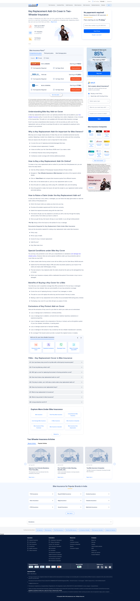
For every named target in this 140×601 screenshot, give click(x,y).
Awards (72, 546)
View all (55, 434)
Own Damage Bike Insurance (39, 420)
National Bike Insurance (91, 155)
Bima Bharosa (33, 573)
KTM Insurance (34, 507)
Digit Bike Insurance (99, 134)
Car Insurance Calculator (54, 558)
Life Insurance (32, 542)
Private (40, 58)
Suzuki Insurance (63, 507)
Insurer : (33, 58)
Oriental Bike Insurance (106, 155)
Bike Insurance (38, 414)
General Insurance (33, 540)
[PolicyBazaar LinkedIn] (106, 567)
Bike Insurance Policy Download (39, 426)
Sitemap (93, 542)
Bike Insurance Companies (73, 420)
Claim (89, 1)
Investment (32, 546)
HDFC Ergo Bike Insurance (106, 135)
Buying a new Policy (96, 93)
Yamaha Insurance (91, 500)
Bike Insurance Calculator (56, 426)
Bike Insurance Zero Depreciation (73, 426)
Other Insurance (33, 550)
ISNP (92, 548)
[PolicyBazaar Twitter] (102, 567)
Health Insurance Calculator (55, 554)
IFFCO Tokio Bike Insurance (91, 145)
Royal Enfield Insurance (64, 494)
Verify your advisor (95, 552)
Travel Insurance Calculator (55, 556)
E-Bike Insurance (56, 420)
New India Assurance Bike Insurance (99, 155)
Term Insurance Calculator (55, 546)
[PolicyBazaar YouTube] (110, 567)
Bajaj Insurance (62, 500)
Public (47, 58)
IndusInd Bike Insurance (99, 145)
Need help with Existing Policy (99, 96)
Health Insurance (33, 548)
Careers (93, 544)
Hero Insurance (34, 500)
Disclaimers (31, 522)
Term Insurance (33, 544)
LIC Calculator (52, 550)
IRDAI (28, 573)
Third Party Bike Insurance (56, 414)
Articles (72, 540)
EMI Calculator (52, 548)
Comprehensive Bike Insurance (73, 414)
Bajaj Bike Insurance (91, 134)
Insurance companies (75, 544)
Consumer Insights (74, 548)
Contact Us (109, 1)
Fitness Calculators (55, 542)
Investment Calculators (56, 540)
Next (99, 119)
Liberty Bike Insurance (106, 145)
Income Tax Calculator (54, 544)
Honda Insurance (91, 494)
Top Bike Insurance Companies (95, 468)
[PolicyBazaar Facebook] (98, 567)
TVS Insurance (34, 494)
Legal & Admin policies (96, 546)
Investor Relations (95, 554)
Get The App (96, 1)
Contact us (94, 550)
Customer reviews (74, 542)
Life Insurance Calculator (55, 552)
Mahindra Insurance (91, 507)
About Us (93, 540)
